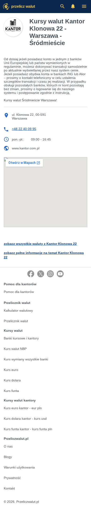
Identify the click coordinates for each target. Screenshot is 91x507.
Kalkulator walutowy (18, 310)
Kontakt (9, 488)
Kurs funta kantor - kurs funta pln (28, 429)
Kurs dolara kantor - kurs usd (25, 418)
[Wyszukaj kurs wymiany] (62, 6)
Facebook (30, 273)
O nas (8, 446)
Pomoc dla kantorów (19, 292)
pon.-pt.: (18, 139)
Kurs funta (11, 391)
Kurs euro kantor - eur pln (23, 408)
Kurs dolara (12, 380)
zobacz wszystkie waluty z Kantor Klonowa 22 (40, 244)
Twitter (40, 273)
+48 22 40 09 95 (24, 129)
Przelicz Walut (23, 6)
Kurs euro (11, 370)
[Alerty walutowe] (73, 6)
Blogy (8, 457)
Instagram (50, 273)
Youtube (60, 273)
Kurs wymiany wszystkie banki (26, 359)
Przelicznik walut (16, 321)
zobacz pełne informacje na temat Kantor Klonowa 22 (44, 255)
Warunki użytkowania (19, 467)
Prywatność (12, 478)
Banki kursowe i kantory (21, 338)
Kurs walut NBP (15, 349)
